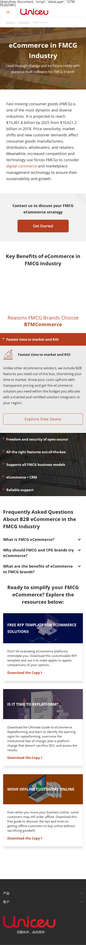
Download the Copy (24, 672)
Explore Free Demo (43, 419)
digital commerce (21, 166)
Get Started (43, 225)
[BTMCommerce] (34, 12)
